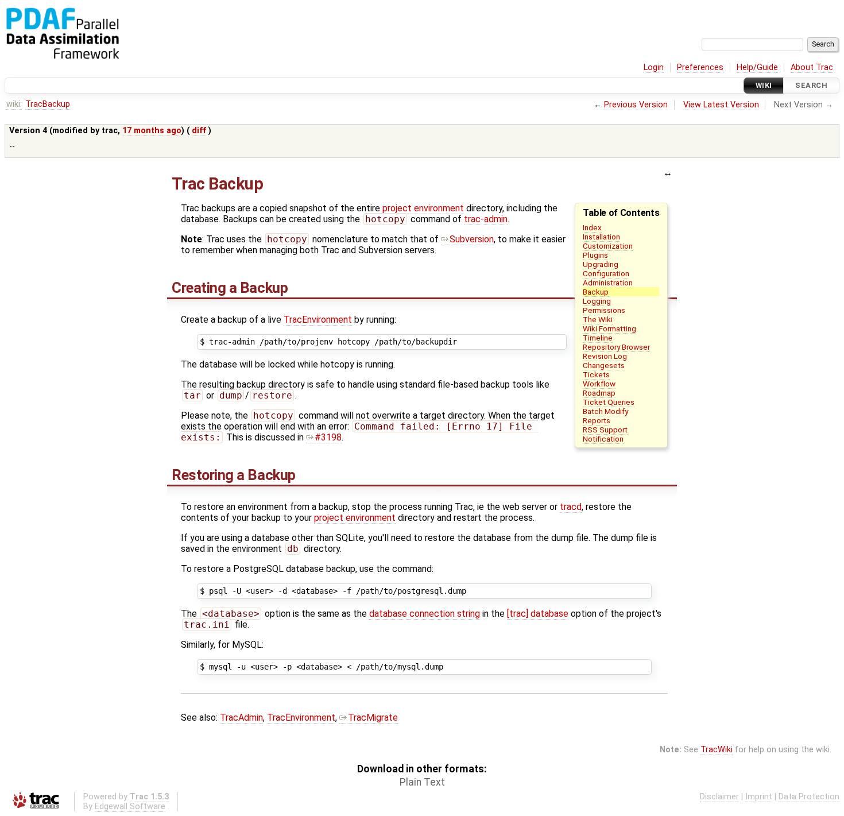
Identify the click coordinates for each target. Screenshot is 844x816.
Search (811, 85)
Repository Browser (616, 346)
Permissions (604, 310)
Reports (596, 420)
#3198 (328, 437)
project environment (423, 208)
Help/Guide (757, 67)
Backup (596, 291)
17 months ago (151, 131)
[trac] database (537, 613)
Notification (603, 438)
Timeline (598, 337)
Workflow (599, 383)
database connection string (424, 613)
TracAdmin (241, 717)
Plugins (595, 255)
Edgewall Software (130, 806)
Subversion (472, 239)
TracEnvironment (318, 319)
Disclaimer (719, 797)
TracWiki (716, 750)
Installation (601, 236)
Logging (597, 300)
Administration (608, 282)
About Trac (812, 67)
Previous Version (636, 105)
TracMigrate (373, 717)
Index (592, 227)
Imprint (758, 797)
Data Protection (809, 797)
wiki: (14, 104)
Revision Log (605, 356)
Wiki (764, 85)
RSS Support (605, 429)
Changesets (604, 365)
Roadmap (599, 392)
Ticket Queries (608, 402)
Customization (608, 245)
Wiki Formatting (609, 328)
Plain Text (422, 782)
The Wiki (598, 319)
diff (199, 131)
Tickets (596, 374)
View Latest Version (721, 105)
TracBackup (47, 104)
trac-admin (486, 219)
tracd (571, 506)
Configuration (606, 273)
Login (654, 67)
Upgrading (600, 264)
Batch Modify (605, 411)
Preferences (700, 67)
